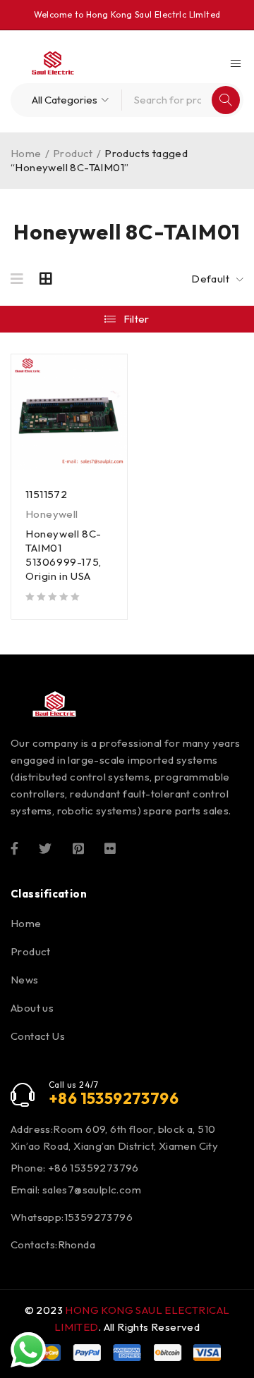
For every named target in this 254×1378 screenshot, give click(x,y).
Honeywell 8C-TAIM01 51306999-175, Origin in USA (63, 555)
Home (26, 153)
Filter (136, 318)
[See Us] (78, 847)
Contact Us (38, 1036)
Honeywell (51, 514)
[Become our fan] (14, 847)
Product (73, 153)
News (25, 979)
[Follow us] (45, 847)
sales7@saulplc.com (91, 1189)
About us (32, 1007)
